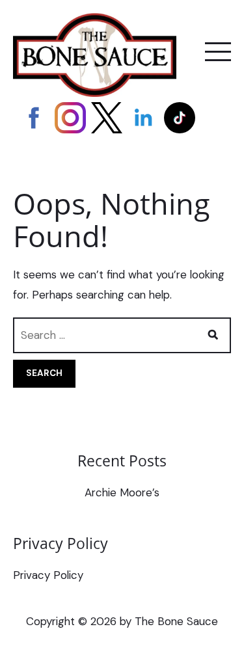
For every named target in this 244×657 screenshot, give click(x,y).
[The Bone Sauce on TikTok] (179, 117)
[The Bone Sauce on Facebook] (33, 117)
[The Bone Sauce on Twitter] (106, 117)
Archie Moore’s (122, 492)
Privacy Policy (48, 575)
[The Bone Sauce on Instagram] (70, 117)
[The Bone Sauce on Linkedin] (143, 117)
